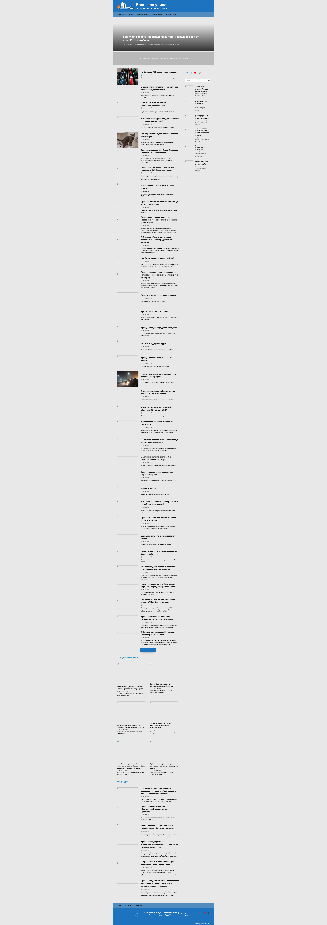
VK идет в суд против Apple (153, 344)
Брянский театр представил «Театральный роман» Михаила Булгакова (155, 809)
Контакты (128, 905)
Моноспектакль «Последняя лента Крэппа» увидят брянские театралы (157, 826)
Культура (168, 14)
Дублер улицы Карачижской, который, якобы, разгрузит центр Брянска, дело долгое (164, 766)
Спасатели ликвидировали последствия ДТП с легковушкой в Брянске (202, 148)
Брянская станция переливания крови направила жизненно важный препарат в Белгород (159, 275)
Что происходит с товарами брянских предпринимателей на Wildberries (158, 568)
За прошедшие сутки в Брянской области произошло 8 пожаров (202, 116)
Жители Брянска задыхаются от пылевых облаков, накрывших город (130, 726)
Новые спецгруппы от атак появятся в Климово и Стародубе (158, 375)
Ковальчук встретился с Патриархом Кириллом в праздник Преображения (158, 585)
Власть (131, 14)
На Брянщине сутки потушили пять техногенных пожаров (202, 103)
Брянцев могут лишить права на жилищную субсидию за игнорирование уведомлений (159, 220)
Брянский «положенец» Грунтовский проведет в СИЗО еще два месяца (157, 168)
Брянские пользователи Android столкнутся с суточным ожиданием (157, 618)
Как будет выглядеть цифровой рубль (158, 258)
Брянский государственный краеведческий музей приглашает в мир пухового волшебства (159, 844)
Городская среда (142, 14)
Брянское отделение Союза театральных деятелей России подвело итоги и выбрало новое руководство (160, 883)
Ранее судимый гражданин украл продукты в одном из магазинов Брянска (201, 89)
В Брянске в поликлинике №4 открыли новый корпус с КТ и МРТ (158, 633)
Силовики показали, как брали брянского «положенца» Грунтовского (159, 151)
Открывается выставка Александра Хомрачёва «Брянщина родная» (157, 863)
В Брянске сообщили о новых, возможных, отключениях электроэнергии (161, 725)
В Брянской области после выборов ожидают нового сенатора (157, 458)
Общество (120, 14)
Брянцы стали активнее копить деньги (158, 295)
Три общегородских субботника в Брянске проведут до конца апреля (130, 688)
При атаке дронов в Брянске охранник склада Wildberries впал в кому (158, 600)
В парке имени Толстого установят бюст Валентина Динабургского (159, 88)
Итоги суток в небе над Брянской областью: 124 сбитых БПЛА (156, 408)
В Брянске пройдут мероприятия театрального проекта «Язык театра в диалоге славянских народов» (158, 791)
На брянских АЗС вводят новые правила (159, 72)
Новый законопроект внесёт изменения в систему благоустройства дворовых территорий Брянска (131, 766)
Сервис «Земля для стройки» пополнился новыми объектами (161, 685)
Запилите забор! (148, 488)
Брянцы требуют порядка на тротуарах (159, 328)
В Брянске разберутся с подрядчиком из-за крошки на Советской (160, 119)
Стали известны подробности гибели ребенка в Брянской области (158, 392)
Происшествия (157, 14)
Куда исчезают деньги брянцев (155, 311)
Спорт (175, 14)
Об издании (138, 905)
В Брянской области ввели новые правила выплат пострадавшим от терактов (156, 240)
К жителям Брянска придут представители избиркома (153, 103)
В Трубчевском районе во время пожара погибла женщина (202, 163)
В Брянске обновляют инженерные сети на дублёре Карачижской (159, 502)
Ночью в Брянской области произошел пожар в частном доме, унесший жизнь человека (202, 132)
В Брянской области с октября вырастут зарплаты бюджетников (159, 441)
